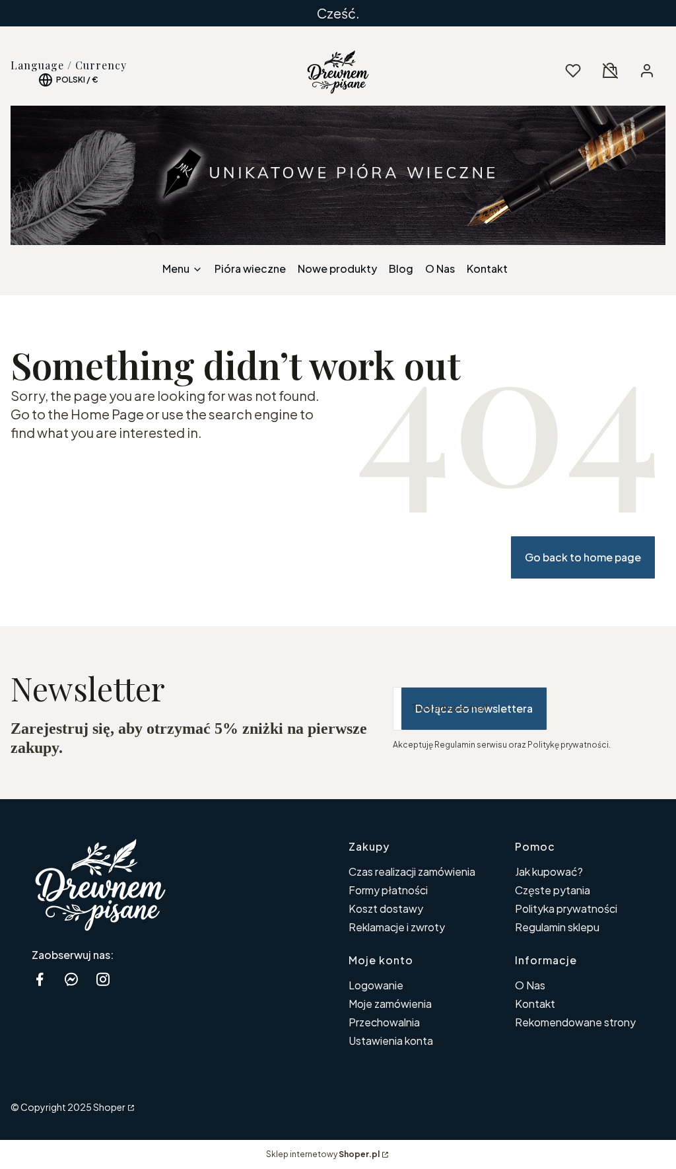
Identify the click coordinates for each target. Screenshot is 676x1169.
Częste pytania (552, 890)
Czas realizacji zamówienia (412, 871)
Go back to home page (583, 557)
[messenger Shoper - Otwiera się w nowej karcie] (71, 979)
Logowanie (376, 985)
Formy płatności (388, 890)
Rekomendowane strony (575, 1022)
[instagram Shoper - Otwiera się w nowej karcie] (103, 979)
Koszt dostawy (386, 908)
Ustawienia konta (391, 1040)
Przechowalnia (384, 1022)
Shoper (109, 1107)
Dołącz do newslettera (474, 708)
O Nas (530, 985)
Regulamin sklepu (557, 927)
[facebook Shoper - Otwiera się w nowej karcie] (40, 979)
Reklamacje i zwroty (397, 927)
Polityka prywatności (566, 908)
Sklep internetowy (323, 1154)
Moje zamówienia (390, 1003)
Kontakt (535, 1003)
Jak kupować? (549, 871)
